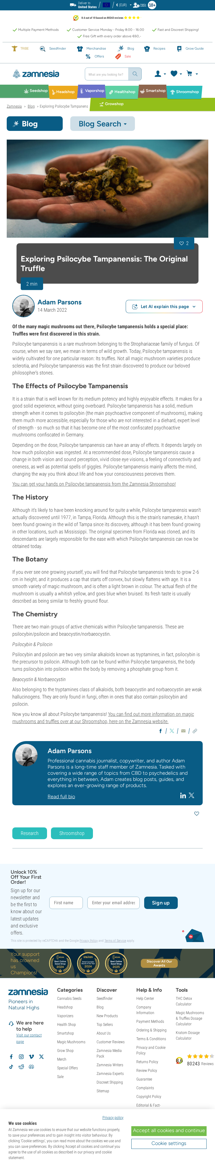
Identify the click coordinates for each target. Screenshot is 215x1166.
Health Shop (66, 1024)
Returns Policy (147, 1061)
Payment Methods (150, 1021)
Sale (60, 1076)
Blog (100, 1007)
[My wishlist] (176, 74)
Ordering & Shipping (151, 1030)
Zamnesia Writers (110, 1065)
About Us (104, 1033)
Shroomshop (72, 833)
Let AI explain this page (165, 306)
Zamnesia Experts (110, 1073)
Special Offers (67, 1068)
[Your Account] (160, 74)
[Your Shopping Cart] (193, 74)
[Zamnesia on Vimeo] (31, 1056)
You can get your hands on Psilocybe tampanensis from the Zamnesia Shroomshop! (94, 484)
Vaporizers (65, 1016)
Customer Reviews (111, 1042)
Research (30, 833)
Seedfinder (105, 998)
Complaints (145, 1088)
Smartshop (65, 1033)
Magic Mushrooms (71, 1042)
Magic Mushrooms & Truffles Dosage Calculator (190, 1018)
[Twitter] (191, 795)
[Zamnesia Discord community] (31, 1067)
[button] (23, 306)
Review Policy (146, 1070)
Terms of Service (115, 941)
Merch (61, 1059)
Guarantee (144, 1079)
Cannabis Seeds (69, 998)
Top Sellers (105, 1024)
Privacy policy (112, 1117)
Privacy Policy (89, 941)
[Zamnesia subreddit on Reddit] (21, 1067)
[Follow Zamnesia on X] (41, 1056)
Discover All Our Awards (159, 963)
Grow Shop (65, 1050)
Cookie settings (168, 1143)
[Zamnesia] (44, 74)
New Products (107, 1016)
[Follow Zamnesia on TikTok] (11, 1067)
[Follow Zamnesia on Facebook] (11, 1056)
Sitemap (103, 1091)
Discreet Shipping (110, 1082)
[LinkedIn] (184, 795)
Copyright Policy (148, 1096)
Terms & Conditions (151, 1039)
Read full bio (61, 796)
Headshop (65, 1007)
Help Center (145, 998)
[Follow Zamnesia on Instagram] (21, 1056)
